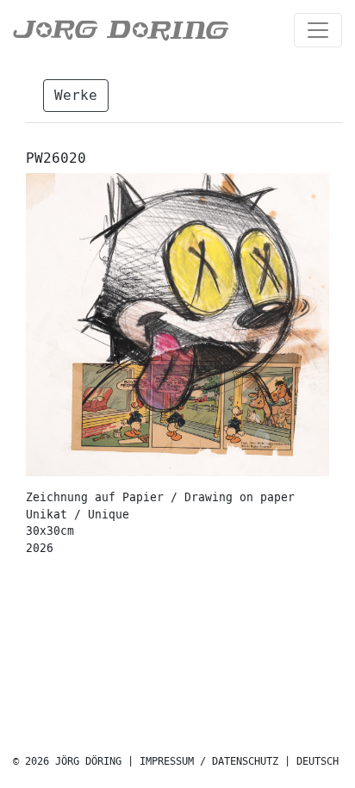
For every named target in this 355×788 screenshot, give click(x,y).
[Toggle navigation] (318, 30)
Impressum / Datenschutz (209, 761)
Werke (75, 95)
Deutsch (317, 761)
